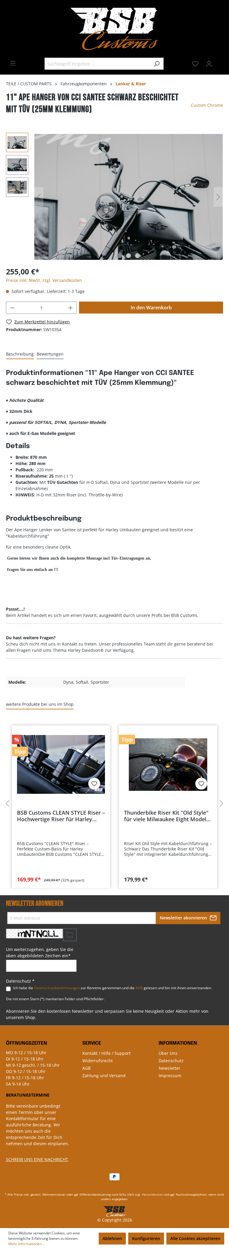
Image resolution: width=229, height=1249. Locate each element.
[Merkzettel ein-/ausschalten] (94, 784)
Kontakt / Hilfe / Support (106, 1053)
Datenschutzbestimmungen (57, 987)
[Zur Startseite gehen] (114, 28)
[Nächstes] (218, 197)
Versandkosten (152, 1194)
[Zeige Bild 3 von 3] (137, 255)
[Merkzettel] (195, 64)
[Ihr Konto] (209, 64)
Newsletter (169, 1068)
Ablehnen (112, 1238)
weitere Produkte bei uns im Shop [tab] (40, 704)
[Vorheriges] (38, 197)
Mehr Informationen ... (26, 1243)
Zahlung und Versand (104, 1075)
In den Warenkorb (151, 307)
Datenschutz (171, 1060)
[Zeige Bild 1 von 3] (119, 255)
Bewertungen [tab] (50, 354)
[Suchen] (157, 64)
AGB (139, 987)
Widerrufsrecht (97, 1060)
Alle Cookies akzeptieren (195, 1238)
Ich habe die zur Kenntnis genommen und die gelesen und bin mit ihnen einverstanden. (112, 987)
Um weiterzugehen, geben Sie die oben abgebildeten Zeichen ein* (39, 952)
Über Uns (168, 1053)
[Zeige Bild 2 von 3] (128, 255)
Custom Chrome (207, 105)
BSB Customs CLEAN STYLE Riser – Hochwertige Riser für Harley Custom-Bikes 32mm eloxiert (61, 815)
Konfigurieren (146, 1238)
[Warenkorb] (219, 61)
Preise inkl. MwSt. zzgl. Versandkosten (44, 280)
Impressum (170, 1075)
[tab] (20, 354)
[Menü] (13, 63)
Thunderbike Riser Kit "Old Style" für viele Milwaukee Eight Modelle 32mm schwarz (167, 815)
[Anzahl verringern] (12, 308)
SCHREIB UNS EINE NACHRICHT (37, 1159)
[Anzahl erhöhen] (70, 308)
